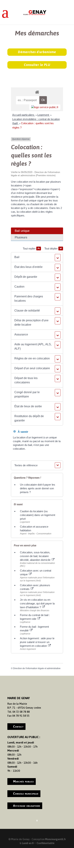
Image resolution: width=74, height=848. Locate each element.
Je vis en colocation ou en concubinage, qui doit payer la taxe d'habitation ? (37, 603)
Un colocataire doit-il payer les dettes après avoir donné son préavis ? (37, 488)
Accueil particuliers (23, 114)
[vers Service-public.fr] (44, 107)
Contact (18, 726)
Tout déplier (51, 248)
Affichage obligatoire (26, 805)
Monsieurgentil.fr (55, 839)
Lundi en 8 (27, 843)
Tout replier (29, 248)
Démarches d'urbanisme (37, 52)
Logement (43, 114)
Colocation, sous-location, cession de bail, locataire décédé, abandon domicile (35, 556)
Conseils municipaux (25, 793)
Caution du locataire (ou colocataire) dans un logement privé (37, 515)
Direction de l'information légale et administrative (37, 668)
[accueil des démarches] (37, 92)
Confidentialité (45, 843)
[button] (37, 257)
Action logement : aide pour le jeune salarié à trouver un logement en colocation (37, 642)
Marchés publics (23, 781)
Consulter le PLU (37, 65)
